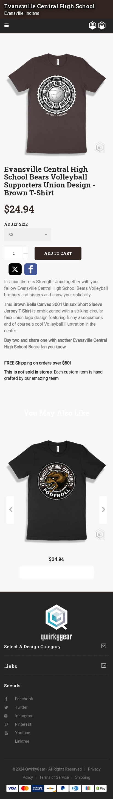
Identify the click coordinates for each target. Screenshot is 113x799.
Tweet (15, 269)
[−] (25, 256)
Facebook (31, 269)
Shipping (82, 777)
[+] (25, 250)
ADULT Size (16, 224)
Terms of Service (54, 777)
